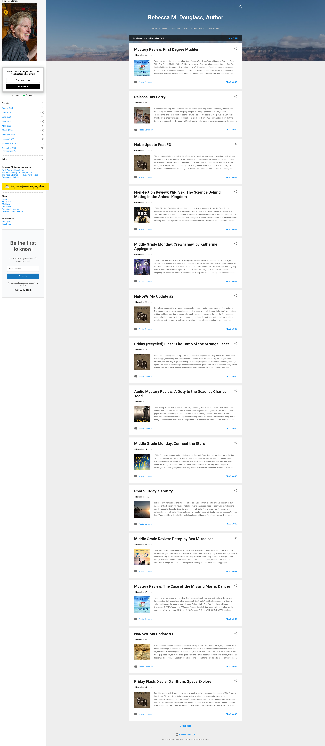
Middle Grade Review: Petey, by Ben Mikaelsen (174, 539)
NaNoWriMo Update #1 (154, 634)
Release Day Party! (150, 97)
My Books (214, 28)
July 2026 (6, 112)
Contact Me (7, 206)
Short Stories (159, 28)
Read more (231, 82)
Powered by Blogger (187, 734)
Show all (234, 38)
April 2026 (6, 126)
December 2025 (9, 143)
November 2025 (9, 148)
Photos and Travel (194, 28)
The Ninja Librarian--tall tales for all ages (20, 175)
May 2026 (6, 121)
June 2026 (6, 117)
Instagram (6, 221)
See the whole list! (10, 177)
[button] (235, 49)
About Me (6, 202)
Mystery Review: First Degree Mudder (166, 49)
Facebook (6, 224)
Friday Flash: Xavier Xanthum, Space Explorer (173, 681)
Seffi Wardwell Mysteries (13, 170)
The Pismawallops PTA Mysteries (17, 172)
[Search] (240, 7)
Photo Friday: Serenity (153, 491)
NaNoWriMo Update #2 (154, 296)
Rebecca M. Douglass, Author (185, 17)
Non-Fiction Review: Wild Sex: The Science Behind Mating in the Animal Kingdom (177, 194)
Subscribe (23, 86)
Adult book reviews (10, 209)
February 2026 (8, 135)
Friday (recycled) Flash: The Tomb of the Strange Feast (181, 344)
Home (4, 199)
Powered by (17, 95)
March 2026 (7, 130)
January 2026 (8, 139)
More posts (185, 726)
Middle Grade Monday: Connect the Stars (169, 443)
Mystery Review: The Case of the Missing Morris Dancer (182, 586)
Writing (176, 28)
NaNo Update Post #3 (152, 144)
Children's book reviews (12, 211)
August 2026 (7, 108)
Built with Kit (23, 290)
